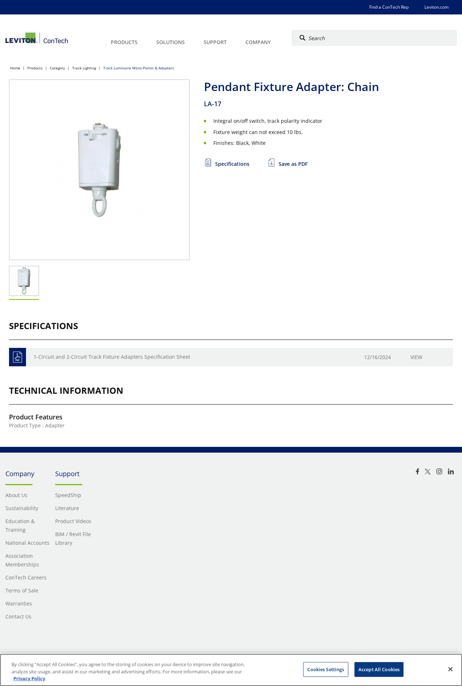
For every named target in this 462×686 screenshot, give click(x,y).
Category (57, 67)
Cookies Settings (325, 669)
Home (15, 67)
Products (35, 67)
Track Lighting (84, 67)
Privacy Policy (29, 678)
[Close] (450, 669)
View (416, 357)
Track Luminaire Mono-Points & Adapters (138, 67)
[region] (231, 670)
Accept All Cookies (379, 669)
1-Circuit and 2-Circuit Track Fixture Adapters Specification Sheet (112, 356)
